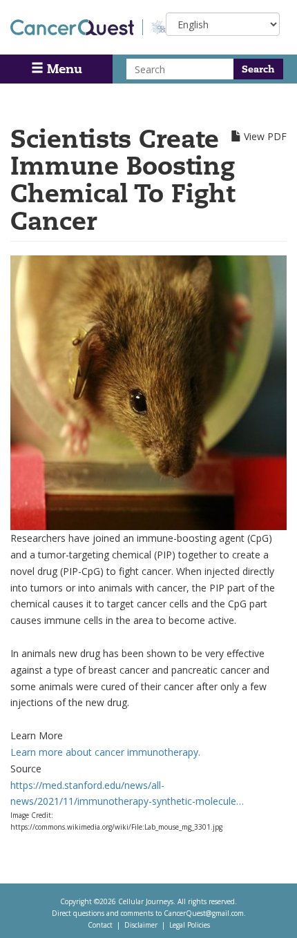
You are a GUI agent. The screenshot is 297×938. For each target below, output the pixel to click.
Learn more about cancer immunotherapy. (105, 752)
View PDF (265, 136)
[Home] (76, 27)
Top (267, 910)
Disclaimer (140, 925)
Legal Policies (189, 925)
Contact (100, 925)
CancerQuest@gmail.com (204, 913)
